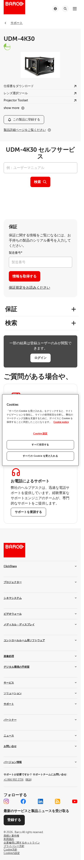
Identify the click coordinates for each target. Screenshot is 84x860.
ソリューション (13, 693)
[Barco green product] (40, 46)
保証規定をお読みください (29, 288)
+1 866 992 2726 (18, 779)
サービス (9, 682)
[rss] (57, 801)
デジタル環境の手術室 (17, 666)
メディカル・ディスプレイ (19, 624)
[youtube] (74, 801)
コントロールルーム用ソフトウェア (24, 640)
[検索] (65, 8)
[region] (40, 430)
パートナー (10, 719)
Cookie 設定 (40, 433)
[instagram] (6, 801)
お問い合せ (10, 746)
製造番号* (15, 252)
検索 (37, 182)
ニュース (9, 735)
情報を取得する (24, 276)
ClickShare (10, 566)
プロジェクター (13, 582)
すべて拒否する (40, 444)
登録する (14, 820)
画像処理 (9, 656)
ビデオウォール (13, 613)
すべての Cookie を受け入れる (40, 456)
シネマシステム (13, 598)
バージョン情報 (13, 762)
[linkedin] (40, 801)
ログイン (40, 357)
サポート (9, 703)
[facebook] (23, 801)
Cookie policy (61, 422)
